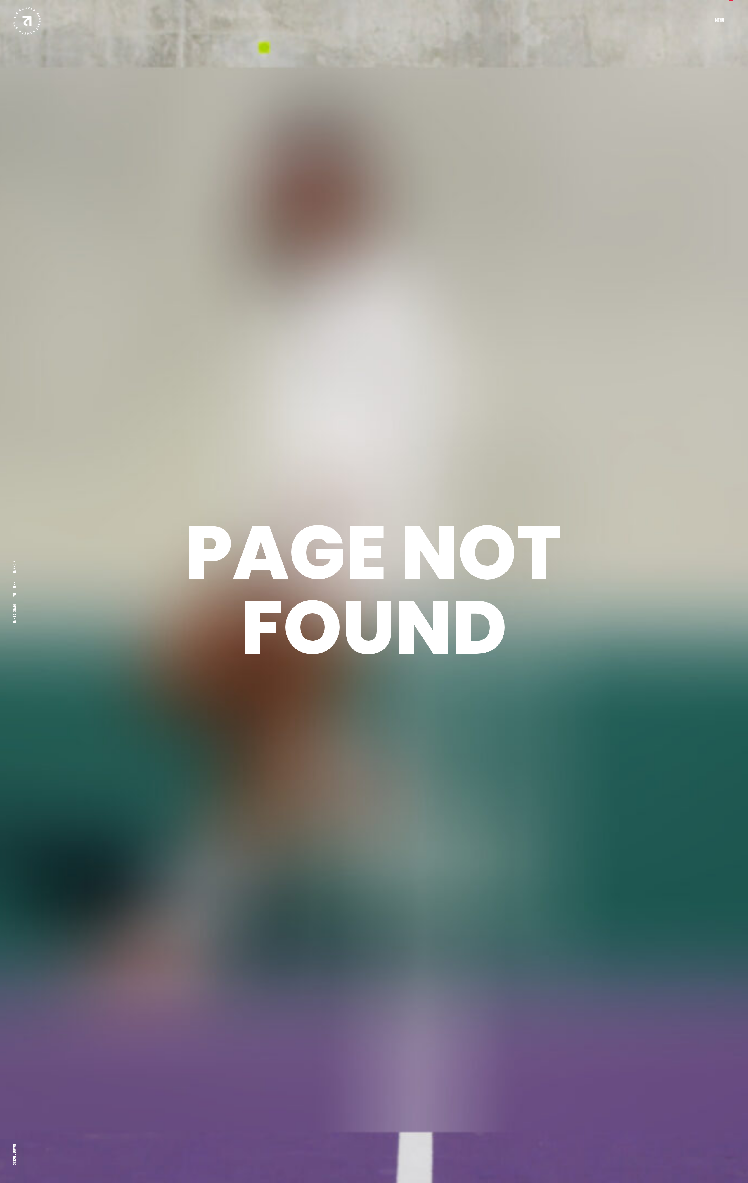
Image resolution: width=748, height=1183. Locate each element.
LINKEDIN (14, 567)
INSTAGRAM (14, 613)
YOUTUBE (14, 589)
